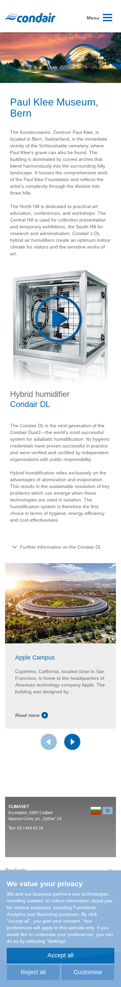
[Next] (72, 742)
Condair (30, 17)
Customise (88, 972)
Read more (27, 715)
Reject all (33, 972)
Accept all (60, 955)
